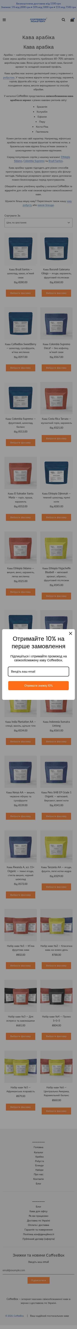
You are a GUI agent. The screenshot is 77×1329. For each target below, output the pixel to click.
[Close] (70, 633)
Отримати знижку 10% (38, 686)
